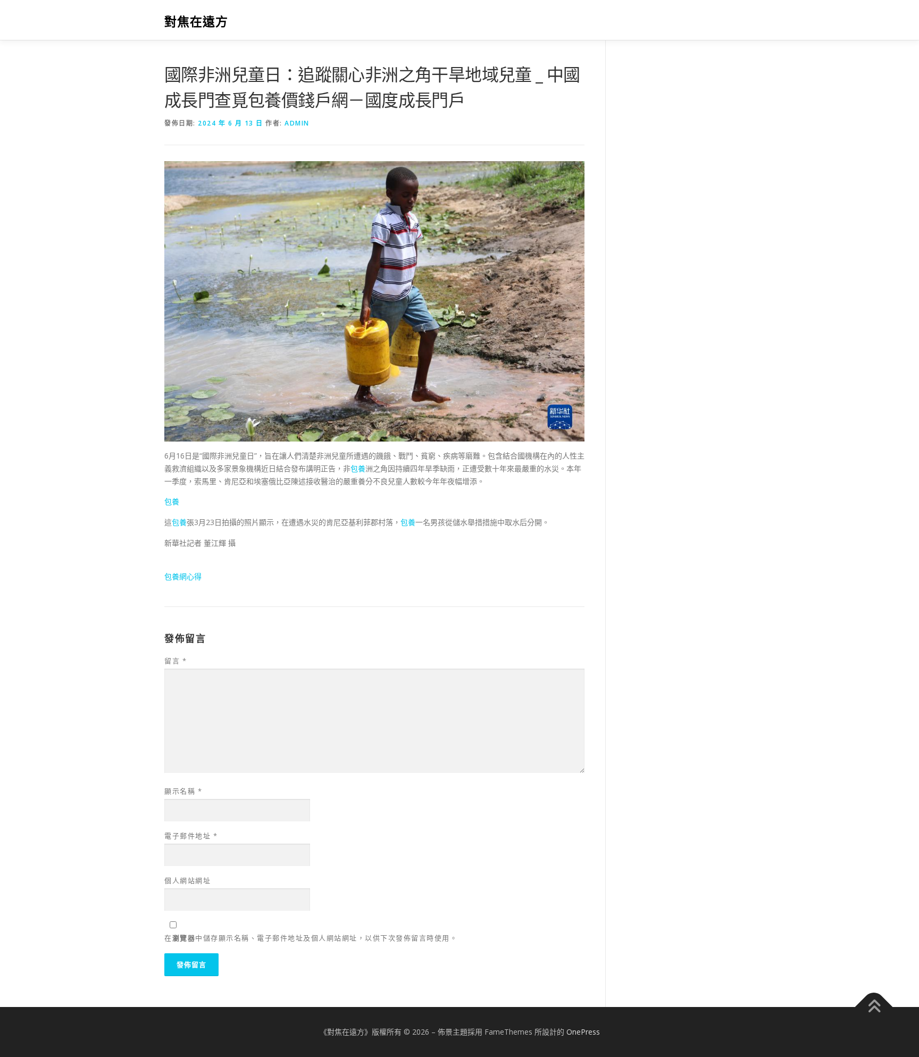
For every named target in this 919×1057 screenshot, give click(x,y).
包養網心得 (183, 576)
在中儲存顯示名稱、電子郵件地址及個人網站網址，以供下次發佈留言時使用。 (310, 938)
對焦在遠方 (196, 21)
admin (297, 123)
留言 (175, 660)
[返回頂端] (874, 1007)
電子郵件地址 (191, 835)
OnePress (583, 1032)
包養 (357, 468)
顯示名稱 (183, 791)
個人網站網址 (187, 880)
